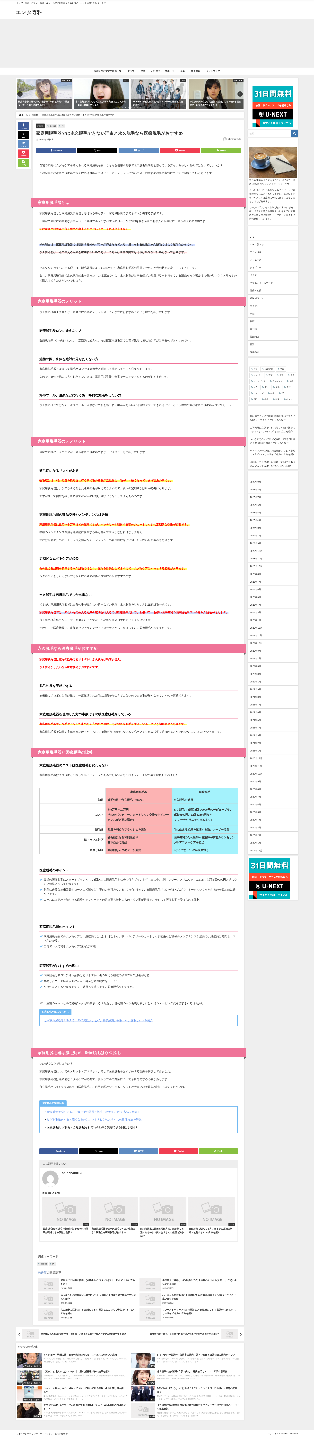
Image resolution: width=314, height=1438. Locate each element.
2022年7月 (255, 658)
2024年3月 (255, 543)
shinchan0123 (234, 139)
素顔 (288, 387)
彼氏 (256, 387)
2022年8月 (255, 651)
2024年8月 (255, 528)
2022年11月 (256, 635)
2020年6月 (255, 804)
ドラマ (131, 71)
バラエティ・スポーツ (162, 71)
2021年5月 (255, 720)
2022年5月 (255, 666)
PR (62, 126)
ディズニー (255, 267)
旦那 (277, 387)
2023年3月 (255, 612)
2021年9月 (255, 689)
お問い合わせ (61, 1434)
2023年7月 (255, 582)
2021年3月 (255, 735)
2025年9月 (255, 482)
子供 (292, 375)
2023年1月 (255, 620)
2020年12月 (256, 758)
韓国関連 (254, 337)
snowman (269, 369)
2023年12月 (256, 551)
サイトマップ (213, 71)
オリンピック (259, 381)
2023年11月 (256, 558)
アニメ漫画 (255, 252)
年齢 (256, 369)
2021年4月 (255, 728)
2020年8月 (255, 789)
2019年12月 (256, 850)
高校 (267, 387)
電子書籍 (195, 71)
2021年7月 (255, 704)
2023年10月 (256, 566)
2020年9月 (255, 781)
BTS (252, 237)
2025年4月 (255, 520)
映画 (143, 71)
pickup (53, 126)
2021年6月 (255, 712)
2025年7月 (255, 497)
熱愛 (277, 399)
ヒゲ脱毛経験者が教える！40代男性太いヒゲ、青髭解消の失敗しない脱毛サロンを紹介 (98, 1020)
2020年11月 (256, 766)
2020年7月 (255, 797)
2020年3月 (255, 827)
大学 (291, 381)
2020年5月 (255, 812)
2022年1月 (255, 681)
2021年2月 (255, 743)
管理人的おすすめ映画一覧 (108, 71)
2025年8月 (255, 489)
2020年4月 (255, 820)
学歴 (282, 369)
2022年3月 (255, 674)
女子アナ (254, 306)
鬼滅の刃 (254, 352)
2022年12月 (256, 628)
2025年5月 (255, 512)
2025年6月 (255, 505)
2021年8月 (255, 697)
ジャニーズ (255, 260)
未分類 (40, 126)
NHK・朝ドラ (257, 244)
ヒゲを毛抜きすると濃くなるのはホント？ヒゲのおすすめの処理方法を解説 (94, 1119)
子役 (252, 314)
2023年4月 (255, 605)
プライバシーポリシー (27, 1434)
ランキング (277, 381)
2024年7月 (255, 535)
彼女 (270, 375)
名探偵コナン (257, 298)
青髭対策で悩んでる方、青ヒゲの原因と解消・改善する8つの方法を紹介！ (93, 1111)
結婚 (272, 393)
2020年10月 (256, 774)
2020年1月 (255, 843)
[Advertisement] (157, 43)
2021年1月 (255, 751)
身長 (266, 399)
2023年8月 (255, 574)
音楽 (182, 71)
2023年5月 (255, 597)
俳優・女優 (255, 290)
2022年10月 (256, 643)
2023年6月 (255, 589)
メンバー (258, 375)
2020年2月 (255, 835)
